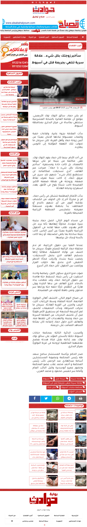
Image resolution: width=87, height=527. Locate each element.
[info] (36, 2)
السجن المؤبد (76, 392)
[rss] (43, 2)
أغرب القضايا (44, 37)
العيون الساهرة (58, 37)
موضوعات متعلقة (74, 406)
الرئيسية (75, 516)
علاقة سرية (77, 379)
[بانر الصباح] (43, 24)
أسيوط (46, 379)
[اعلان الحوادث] (14, 70)
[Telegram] (69, 399)
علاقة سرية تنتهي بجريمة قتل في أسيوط (63, 383)
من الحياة (32, 37)
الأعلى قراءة (14, 292)
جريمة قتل (60, 379)
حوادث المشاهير (19, 37)
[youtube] (47, 2)
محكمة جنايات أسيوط (72, 387)
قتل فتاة (51, 387)
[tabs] (32, 2)
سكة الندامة (43, 521)
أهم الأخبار (14, 213)
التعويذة (7, 37)
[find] (40, 2)
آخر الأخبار (14, 154)
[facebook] (54, 2)
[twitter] (51, 2)
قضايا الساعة (72, 37)
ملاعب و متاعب (27, 521)
